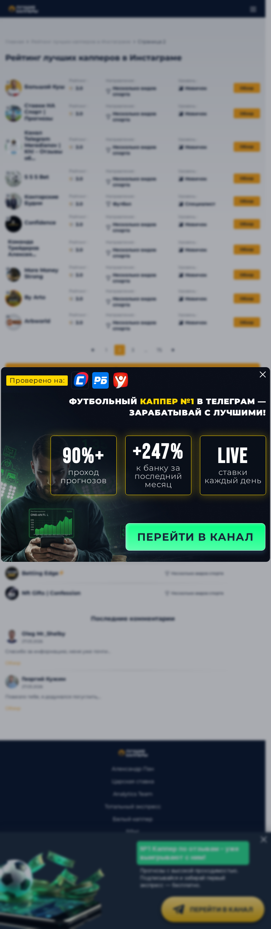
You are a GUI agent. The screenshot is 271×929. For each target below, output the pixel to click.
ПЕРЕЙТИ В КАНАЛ (195, 536)
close (263, 374)
